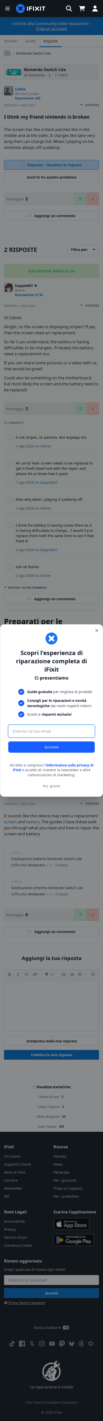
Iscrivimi (51, 747)
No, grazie (51, 785)
